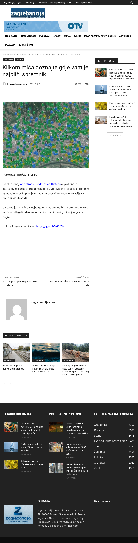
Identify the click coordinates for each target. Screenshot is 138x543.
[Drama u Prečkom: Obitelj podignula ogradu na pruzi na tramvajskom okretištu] (56, 427)
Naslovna (11, 36)
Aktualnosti (28, 36)
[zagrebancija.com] (5, 84)
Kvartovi (44, 36)
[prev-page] (5, 383)
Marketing (29, 2)
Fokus (77, 36)
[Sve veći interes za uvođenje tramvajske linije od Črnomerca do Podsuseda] (56, 468)
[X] (34, 93)
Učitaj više (114, 135)
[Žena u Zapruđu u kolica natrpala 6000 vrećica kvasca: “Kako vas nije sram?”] (56, 447)
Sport (56, 36)
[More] (60, 93)
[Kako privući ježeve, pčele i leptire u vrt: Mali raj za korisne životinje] (101, 106)
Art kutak (125, 36)
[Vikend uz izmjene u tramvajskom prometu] (16, 352)
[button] (131, 2)
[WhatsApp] (51, 93)
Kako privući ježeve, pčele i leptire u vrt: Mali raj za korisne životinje (122, 106)
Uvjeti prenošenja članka (61, 2)
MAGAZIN (10, 44)
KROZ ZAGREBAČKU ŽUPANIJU (100, 36)
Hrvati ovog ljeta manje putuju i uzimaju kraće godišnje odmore (43, 368)
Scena (67, 36)
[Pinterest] (43, 93)
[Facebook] (26, 93)
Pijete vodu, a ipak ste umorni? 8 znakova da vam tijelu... (31, 447)
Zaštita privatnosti (84, 2)
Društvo (19, 59)
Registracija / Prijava (13, 2)
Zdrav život (26, 44)
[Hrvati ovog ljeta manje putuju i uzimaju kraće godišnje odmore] (45, 352)
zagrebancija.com (18, 84)
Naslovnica (8, 54)
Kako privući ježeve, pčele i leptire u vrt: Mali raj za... (32, 464)
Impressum (42, 2)
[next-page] (10, 383)
